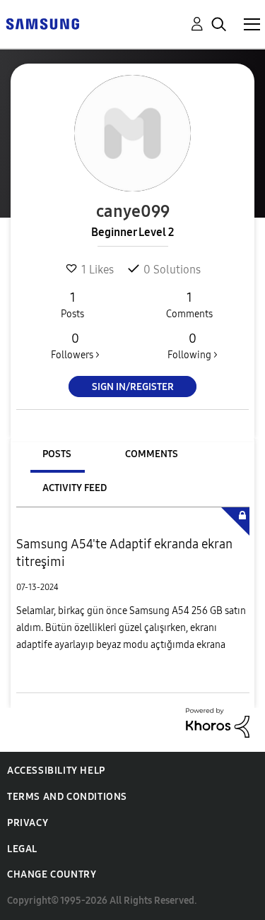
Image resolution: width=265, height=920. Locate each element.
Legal (22, 849)
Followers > (75, 346)
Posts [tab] (56, 454)
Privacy (27, 823)
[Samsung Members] (42, 23)
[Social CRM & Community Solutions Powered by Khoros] (217, 722)
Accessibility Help (56, 771)
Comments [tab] (151, 454)
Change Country (51, 874)
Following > (192, 346)
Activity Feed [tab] (74, 488)
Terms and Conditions (67, 797)
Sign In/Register (133, 387)
